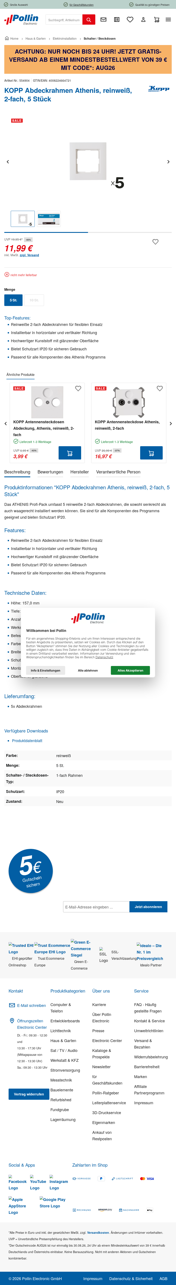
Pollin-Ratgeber (105, 1092)
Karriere (99, 1004)
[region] (88, 174)
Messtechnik (61, 1080)
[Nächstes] (168, 161)
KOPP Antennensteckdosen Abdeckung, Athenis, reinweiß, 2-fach (43, 428)
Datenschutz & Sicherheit (131, 1278)
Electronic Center (107, 1040)
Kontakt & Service (149, 1020)
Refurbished (60, 1099)
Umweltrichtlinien (148, 1030)
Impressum (143, 1102)
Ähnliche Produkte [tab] (20, 374)
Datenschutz (91, 916)
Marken (140, 1076)
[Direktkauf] (117, 19)
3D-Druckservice (106, 1112)
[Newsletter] (103, 19)
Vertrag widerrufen (29, 1094)
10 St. (37, 301)
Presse (98, 1030)
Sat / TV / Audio (63, 1050)
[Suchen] (88, 19)
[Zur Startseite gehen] (21, 19)
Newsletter (101, 1066)
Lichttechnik (60, 1030)
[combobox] (64, 19)
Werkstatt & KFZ (64, 1060)
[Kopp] (159, 96)
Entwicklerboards (65, 1020)
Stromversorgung (65, 1070)
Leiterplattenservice (109, 1102)
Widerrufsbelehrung (151, 1056)
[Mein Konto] (143, 19)
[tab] (17, 472)
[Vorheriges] (7, 161)
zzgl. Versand (29, 255)
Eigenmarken (103, 1122)
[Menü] (169, 19)
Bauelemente (61, 1089)
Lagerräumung (63, 1119)
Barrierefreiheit (146, 1066)
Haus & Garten (63, 1040)
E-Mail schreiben (31, 1005)
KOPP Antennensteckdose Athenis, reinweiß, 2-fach (127, 425)
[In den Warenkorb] (70, 452)
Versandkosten (98, 1232)
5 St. (16, 301)
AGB (163, 1278)
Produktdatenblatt (26, 740)
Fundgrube (59, 1109)
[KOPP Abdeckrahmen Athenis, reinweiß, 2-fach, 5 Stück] (88, 161)
